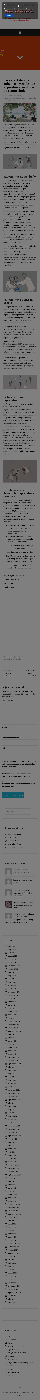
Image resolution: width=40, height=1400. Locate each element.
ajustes (30, 11)
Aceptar (9, 15)
